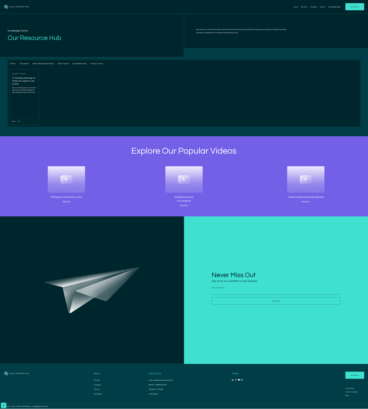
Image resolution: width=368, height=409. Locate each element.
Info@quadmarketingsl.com (163, 380)
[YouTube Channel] (239, 380)
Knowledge (98, 394)
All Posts (13, 63)
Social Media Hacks (80, 63)
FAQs (347, 395)
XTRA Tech (37, 406)
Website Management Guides (43, 63)
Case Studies (24, 63)
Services (97, 380)
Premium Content (96, 63)
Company (97, 385)
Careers (97, 389)
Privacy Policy (349, 388)
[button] (354, 6)
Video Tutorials (63, 63)
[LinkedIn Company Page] (233, 380)
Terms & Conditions (351, 392)
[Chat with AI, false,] (3, 405)
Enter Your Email (218, 287)
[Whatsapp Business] (242, 380)
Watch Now (66, 201)
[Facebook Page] (236, 380)
